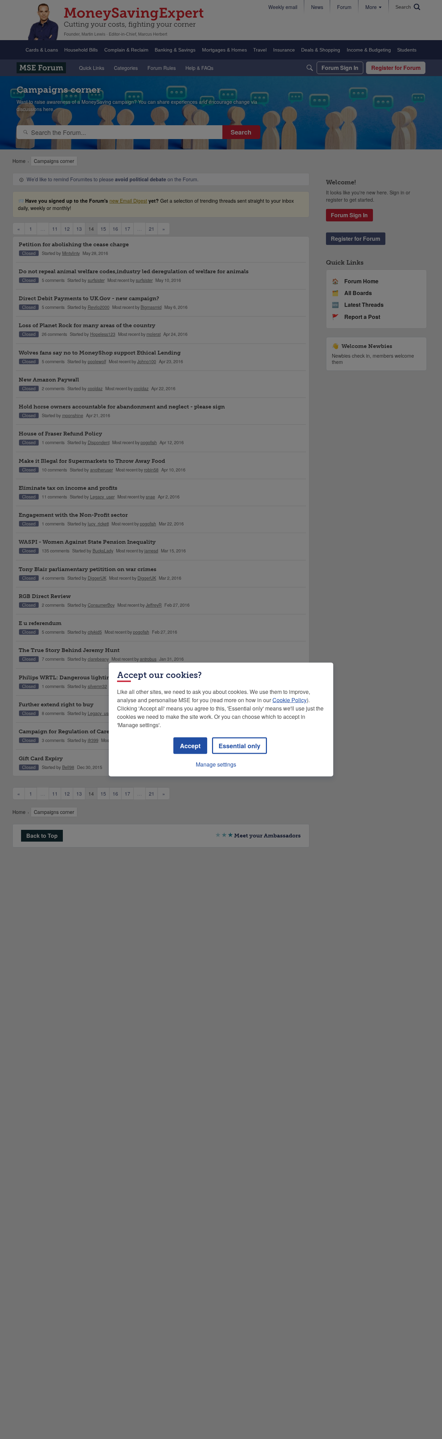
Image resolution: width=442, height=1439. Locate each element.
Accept (190, 745)
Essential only (239, 745)
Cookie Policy (289, 700)
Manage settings (216, 764)
